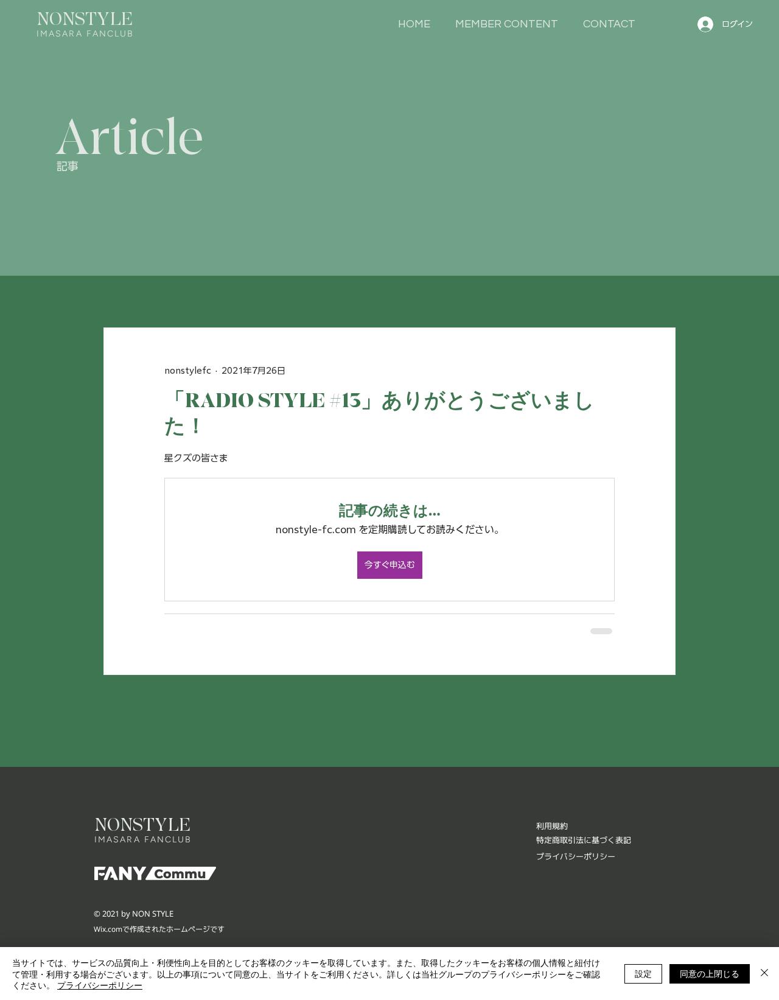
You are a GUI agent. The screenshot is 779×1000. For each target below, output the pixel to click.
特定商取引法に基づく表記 (583, 838)
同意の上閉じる (709, 973)
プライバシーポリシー (99, 985)
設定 (643, 973)
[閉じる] (764, 973)
